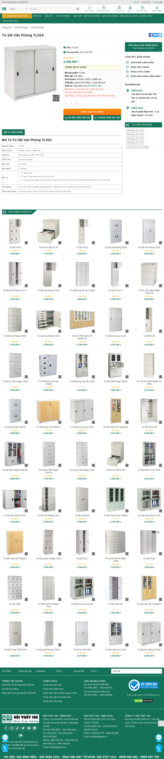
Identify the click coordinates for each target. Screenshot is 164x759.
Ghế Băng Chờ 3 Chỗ (135, 135)
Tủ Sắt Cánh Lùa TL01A (82, 604)
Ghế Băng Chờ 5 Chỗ (135, 143)
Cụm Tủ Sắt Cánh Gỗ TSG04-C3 (82, 337)
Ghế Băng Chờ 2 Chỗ (135, 130)
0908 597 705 (149, 757)
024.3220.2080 (50, 736)
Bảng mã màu (25, 671)
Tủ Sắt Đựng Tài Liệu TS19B (48, 382)
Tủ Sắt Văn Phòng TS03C (115, 381)
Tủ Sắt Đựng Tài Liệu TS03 (82, 381)
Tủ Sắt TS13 (82, 247)
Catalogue (40, 671)
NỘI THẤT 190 (94, 86)
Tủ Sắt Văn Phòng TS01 (149, 247)
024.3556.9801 (91, 688)
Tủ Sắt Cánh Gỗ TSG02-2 (48, 427)
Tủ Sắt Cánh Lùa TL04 (115, 336)
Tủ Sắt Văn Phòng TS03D (115, 515)
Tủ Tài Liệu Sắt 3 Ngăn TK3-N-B (149, 291)
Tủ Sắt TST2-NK (149, 427)
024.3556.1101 (69, 730)
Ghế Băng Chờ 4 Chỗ (135, 139)
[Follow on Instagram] (11, 728)
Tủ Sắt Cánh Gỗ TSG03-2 (15, 558)
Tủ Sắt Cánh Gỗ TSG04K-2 (115, 427)
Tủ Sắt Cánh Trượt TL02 (82, 427)
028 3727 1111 (106, 757)
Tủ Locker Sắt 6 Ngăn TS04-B (48, 471)
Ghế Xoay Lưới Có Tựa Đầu (137, 147)
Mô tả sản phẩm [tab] (13, 132)
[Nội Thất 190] (4, 9)
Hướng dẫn (79, 671)
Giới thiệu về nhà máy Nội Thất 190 (18, 685)
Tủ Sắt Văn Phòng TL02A (149, 650)
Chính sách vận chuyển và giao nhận (60, 693)
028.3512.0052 (91, 730)
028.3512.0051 (91, 695)
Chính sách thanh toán (53, 689)
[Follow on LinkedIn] (34, 728)
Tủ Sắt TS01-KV (82, 515)
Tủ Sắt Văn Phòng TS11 (15, 515)
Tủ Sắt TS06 (15, 604)
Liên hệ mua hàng (10, 689)
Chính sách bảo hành (52, 701)
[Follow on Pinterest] (29, 728)
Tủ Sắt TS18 (15, 247)
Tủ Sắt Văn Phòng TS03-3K (15, 470)
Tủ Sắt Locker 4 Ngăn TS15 (48, 558)
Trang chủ (6, 27)
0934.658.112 (49, 744)
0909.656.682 (106, 695)
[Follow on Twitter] (23, 728)
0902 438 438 (71, 757)
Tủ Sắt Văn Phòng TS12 (48, 515)
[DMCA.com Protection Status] (143, 700)
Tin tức (93, 671)
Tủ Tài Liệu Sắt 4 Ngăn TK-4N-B (149, 382)
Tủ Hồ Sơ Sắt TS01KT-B (15, 650)
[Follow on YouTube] (20, 735)
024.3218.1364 (50, 733)
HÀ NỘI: (78, 118)
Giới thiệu (6, 671)
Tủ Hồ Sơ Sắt (37, 27)
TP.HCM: (108, 118)
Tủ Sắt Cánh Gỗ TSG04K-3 (149, 604)
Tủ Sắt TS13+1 (115, 290)
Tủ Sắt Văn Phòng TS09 (15, 336)
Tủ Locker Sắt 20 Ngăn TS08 (115, 559)
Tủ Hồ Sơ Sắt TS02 (82, 650)
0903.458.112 (71, 740)
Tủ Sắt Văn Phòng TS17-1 (15, 290)
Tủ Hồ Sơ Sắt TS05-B (15, 427)
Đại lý (59, 671)
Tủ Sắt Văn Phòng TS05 (115, 247)
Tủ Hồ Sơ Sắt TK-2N (48, 247)
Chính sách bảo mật (52, 685)
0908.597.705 (97, 733)
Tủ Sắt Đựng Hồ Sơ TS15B (82, 290)
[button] (157, 2)
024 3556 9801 (27, 757)
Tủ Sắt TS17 (82, 558)
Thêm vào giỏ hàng (92, 112)
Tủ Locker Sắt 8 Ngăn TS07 (82, 470)
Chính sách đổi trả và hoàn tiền (57, 697)
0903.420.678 (106, 688)
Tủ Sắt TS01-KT (115, 604)
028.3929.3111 (94, 726)
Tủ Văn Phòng (21, 27)
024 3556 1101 (49, 757)
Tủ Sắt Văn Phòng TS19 (48, 336)
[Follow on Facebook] (6, 728)
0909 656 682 (128, 757)
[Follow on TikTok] (17, 728)
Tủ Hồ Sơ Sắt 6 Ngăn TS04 (15, 381)
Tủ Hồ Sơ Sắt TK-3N (115, 470)
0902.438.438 (64, 744)
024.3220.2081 (66, 733)
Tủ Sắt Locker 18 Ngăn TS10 (48, 605)
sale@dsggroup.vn (57, 747)
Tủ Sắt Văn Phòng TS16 (48, 290)
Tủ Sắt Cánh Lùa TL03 (115, 650)
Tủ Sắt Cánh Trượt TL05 (149, 470)
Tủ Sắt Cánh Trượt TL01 (149, 515)
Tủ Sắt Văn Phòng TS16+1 (48, 650)
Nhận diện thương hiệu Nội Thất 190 (18, 693)
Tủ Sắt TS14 (149, 336)
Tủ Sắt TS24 (149, 558)
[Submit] (78, 9)
